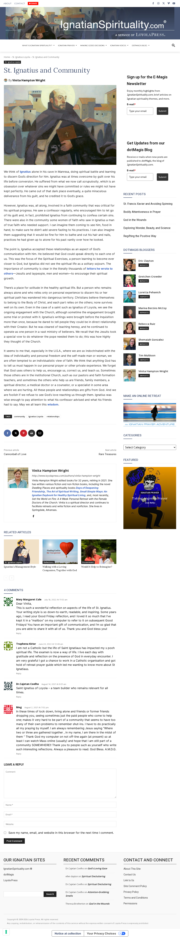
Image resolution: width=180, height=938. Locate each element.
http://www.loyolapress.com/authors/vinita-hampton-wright (66, 475)
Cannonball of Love (15, 454)
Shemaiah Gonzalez (151, 339)
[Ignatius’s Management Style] (21, 551)
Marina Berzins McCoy (153, 308)
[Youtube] (173, 3)
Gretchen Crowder (150, 276)
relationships (53, 416)
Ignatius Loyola (35, 416)
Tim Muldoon (147, 355)
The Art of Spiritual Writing (62, 491)
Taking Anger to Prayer (150, 498)
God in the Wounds (134, 220)
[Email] (39, 433)
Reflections (49, 562)
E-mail (131, 104)
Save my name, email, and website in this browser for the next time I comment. (61, 832)
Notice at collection (68, 933)
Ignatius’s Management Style (20, 566)
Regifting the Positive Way (139, 236)
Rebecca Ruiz (147, 324)
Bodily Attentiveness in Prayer (142, 212)
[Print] (31, 433)
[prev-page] (6, 578)
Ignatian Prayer (150, 493)
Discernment (88, 562)
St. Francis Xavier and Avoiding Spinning (147, 203)
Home (7, 57)
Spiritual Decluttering (93, 876)
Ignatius (25, 171)
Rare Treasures (107, 454)
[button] (173, 46)
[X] (163, 3)
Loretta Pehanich (150, 292)
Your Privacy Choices (101, 933)
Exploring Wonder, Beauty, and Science (147, 228)
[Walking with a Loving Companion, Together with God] (60, 551)
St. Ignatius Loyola (21, 57)
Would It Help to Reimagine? (96, 566)
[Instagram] (158, 3)
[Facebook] (153, 3)
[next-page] (11, 578)
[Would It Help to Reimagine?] (98, 551)
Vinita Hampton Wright (28, 80)
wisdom (52, 404)
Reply (18, 633)
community (19, 416)
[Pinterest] (23, 433)
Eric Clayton (146, 260)
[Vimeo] (168, 3)
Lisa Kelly (150, 502)
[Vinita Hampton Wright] (6, 80)
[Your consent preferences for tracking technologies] (6, 932)
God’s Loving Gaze (97, 868)
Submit (162, 111)
